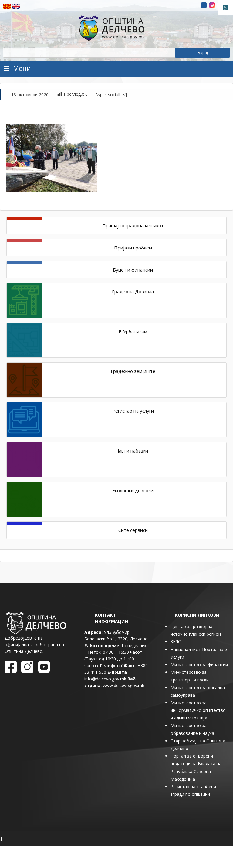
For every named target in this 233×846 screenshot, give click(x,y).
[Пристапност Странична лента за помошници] (225, 7)
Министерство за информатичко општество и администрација (198, 710)
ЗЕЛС (176, 641)
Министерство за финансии (199, 664)
